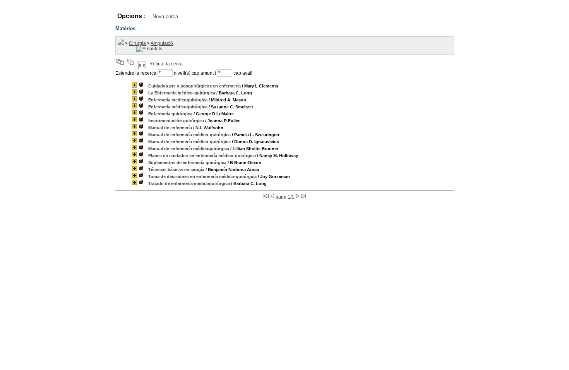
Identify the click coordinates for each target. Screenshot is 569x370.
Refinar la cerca (166, 64)
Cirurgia (137, 43)
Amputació (162, 43)
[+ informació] (134, 84)
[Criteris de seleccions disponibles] (142, 64)
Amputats (152, 48)
